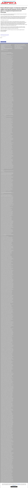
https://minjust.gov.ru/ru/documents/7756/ (8, 114)
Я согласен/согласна (14, 486)
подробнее (13, 485)
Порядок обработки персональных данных (6, 44)
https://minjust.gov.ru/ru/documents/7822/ (8, 234)
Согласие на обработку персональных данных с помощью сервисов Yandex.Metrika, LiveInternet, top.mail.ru (6, 49)
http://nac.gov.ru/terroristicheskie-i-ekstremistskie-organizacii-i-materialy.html (6, 192)
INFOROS (20, 48)
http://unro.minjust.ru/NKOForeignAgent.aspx (6, 170)
